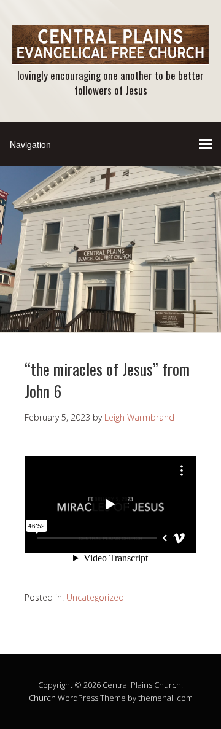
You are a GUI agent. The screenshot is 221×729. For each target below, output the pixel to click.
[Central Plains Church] (110, 54)
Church (42, 697)
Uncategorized (95, 597)
